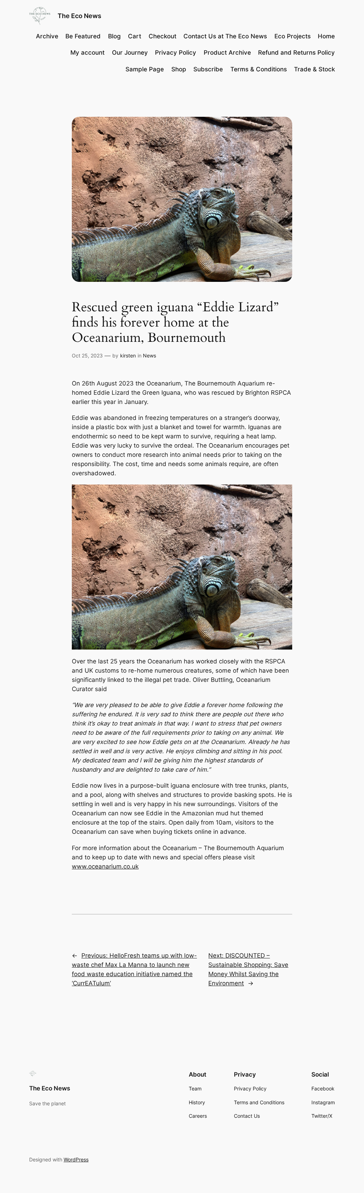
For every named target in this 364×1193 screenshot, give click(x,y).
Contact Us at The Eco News (225, 36)
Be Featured (83, 36)
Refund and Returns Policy (296, 52)
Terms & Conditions (258, 69)
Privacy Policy (175, 52)
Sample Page (144, 69)
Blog (114, 36)
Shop (178, 69)
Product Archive (227, 52)
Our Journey (130, 52)
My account (87, 52)
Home (326, 36)
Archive (47, 36)
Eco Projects (292, 36)
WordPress (76, 1159)
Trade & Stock (314, 69)
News (149, 355)
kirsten (128, 355)
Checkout (162, 36)
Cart (134, 36)
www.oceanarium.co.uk (105, 866)
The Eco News (79, 16)
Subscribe (208, 69)
